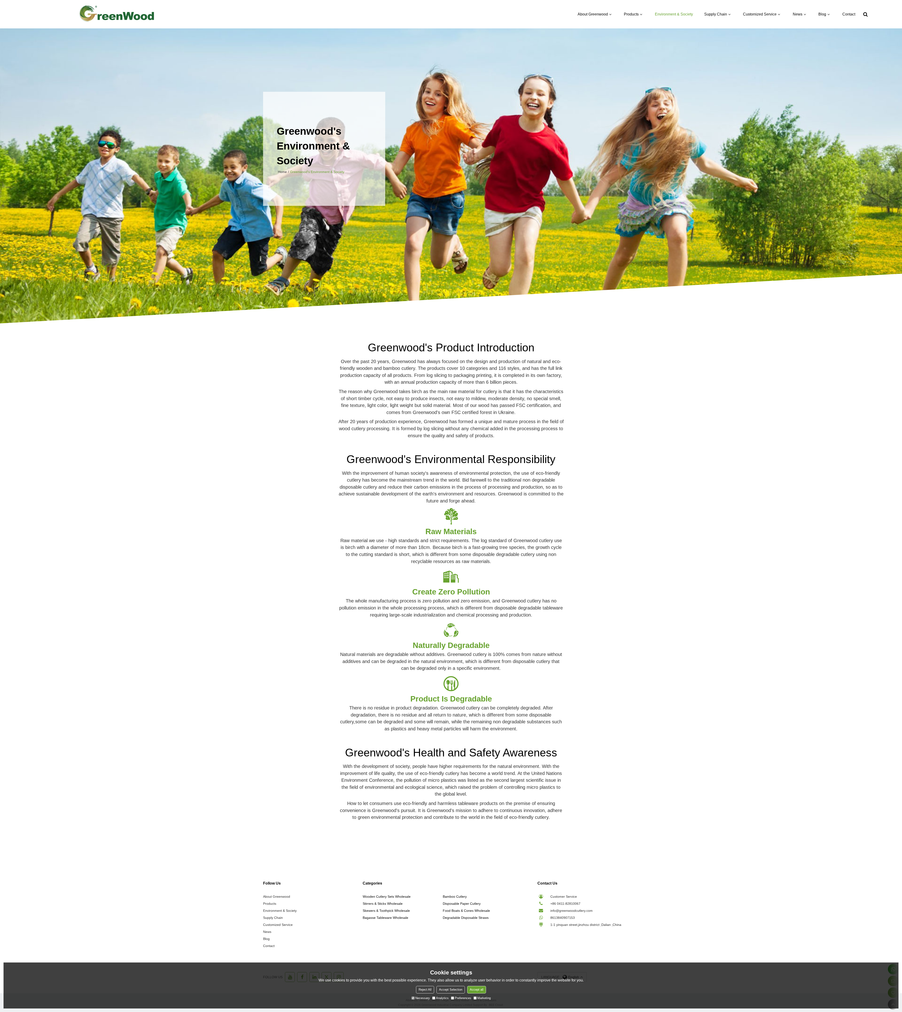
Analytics (442, 998)
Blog (822, 14)
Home (282, 172)
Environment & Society (674, 14)
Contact (848, 14)
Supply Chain (715, 14)
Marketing (484, 998)
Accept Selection (450, 989)
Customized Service (760, 14)
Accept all (476, 989)
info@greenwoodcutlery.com (571, 910)
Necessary (422, 998)
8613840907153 (562, 918)
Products (631, 14)
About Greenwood (593, 14)
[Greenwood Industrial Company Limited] (117, 14)
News (797, 14)
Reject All (425, 989)
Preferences (463, 998)
